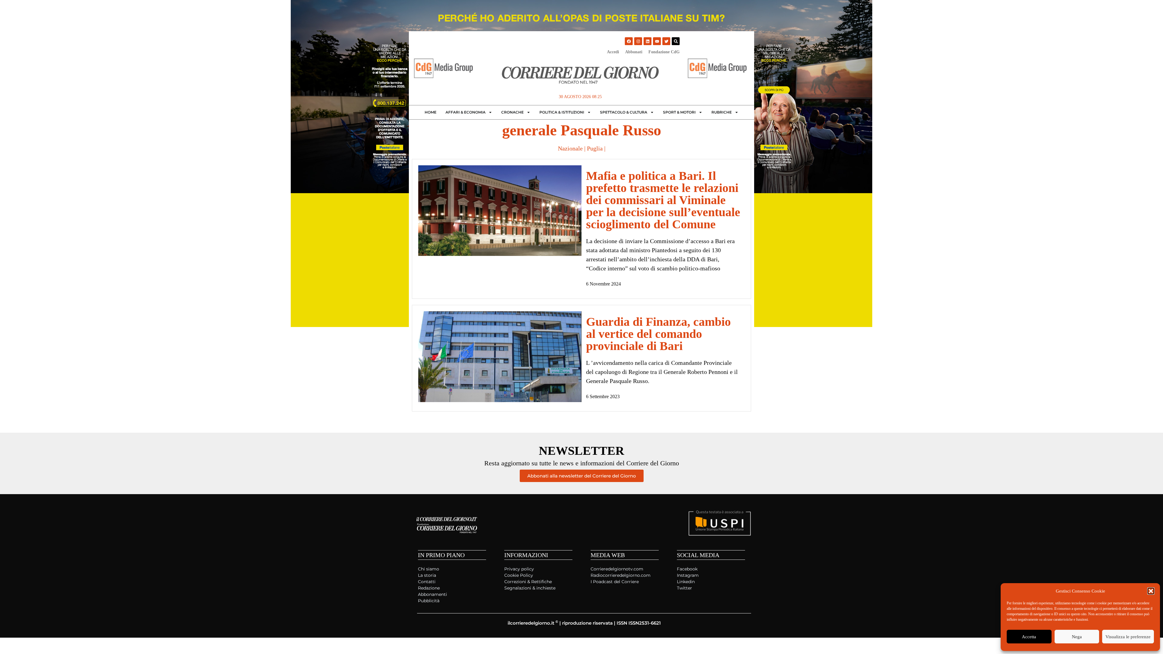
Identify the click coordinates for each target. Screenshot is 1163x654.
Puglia (595, 148)
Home (430, 112)
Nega (1077, 636)
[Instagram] (638, 41)
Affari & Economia (465, 112)
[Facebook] (629, 41)
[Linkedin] (647, 41)
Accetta (1029, 636)
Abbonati (633, 52)
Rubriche (721, 112)
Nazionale (570, 148)
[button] (1151, 591)
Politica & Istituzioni (561, 112)
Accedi (613, 52)
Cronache (512, 112)
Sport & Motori (679, 112)
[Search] (676, 41)
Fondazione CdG (664, 52)
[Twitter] (666, 41)
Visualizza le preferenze (1128, 636)
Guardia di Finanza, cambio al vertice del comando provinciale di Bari (658, 334)
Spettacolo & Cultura (623, 112)
